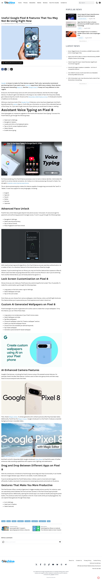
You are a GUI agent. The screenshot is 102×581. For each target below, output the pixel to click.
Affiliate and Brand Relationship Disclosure (89, 566)
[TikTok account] (49, 564)
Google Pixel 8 (33, 87)
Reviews (45, 2)
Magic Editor (13, 417)
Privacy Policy (87, 560)
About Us (71, 560)
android (8, 521)
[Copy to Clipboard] (11, 69)
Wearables (32, 2)
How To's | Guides (54, 2)
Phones (25, 2)
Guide (48, 521)
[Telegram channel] (66, 564)
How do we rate (96, 568)
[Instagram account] (45, 564)
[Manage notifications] (98, 578)
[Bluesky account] (57, 564)
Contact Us (64, 2)
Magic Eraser (22, 419)
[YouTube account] (53, 564)
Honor (80, 38)
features (19, 87)
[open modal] (100, 3)
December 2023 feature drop (37, 97)
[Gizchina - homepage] (9, 2)
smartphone (20, 521)
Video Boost (39, 459)
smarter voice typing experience (18, 183)
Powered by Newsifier (51, 577)
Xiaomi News (82, 18)
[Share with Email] (8, 69)
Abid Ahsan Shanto (9, 23)
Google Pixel (25, 102)
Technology (27, 521)
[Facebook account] (40, 564)
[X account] (36, 564)
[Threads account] (61, 564)
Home (20, 2)
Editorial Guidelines (95, 563)
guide (15, 104)
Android (27, 85)
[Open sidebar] (2, 3)
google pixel (34, 521)
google (3, 521)
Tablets (39, 2)
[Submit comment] (60, 542)
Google (3, 83)
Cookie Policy (97, 560)
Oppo (79, 28)
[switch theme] (97, 3)
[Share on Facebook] (2, 69)
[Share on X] (5, 69)
